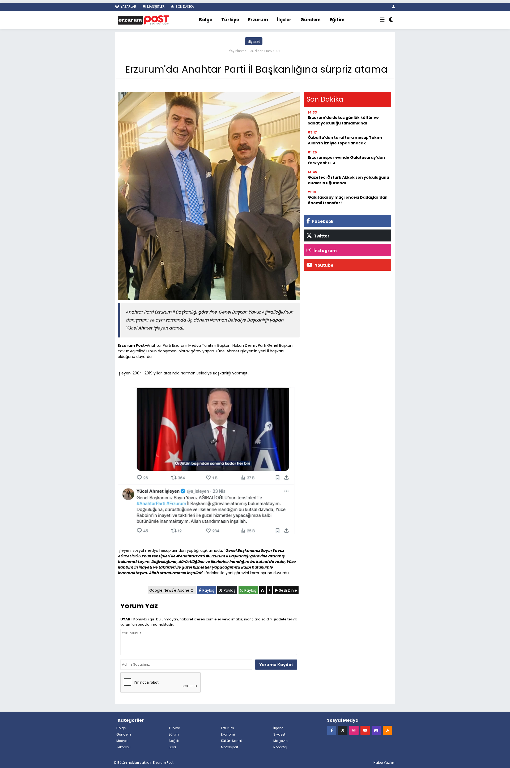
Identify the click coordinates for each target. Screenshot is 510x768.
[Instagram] (354, 730)
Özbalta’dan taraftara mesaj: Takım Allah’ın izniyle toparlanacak (345, 140)
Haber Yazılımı (384, 762)
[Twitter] (342, 730)
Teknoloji (123, 747)
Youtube (323, 265)
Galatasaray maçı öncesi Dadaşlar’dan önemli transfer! (348, 200)
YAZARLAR (128, 6)
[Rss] (387, 730)
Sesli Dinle (287, 590)
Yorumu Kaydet (276, 664)
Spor (172, 747)
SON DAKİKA (184, 6)
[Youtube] (365, 730)
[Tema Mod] (391, 19)
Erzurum (258, 19)
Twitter (321, 236)
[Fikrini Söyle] (376, 730)
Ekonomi (228, 734)
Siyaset (254, 41)
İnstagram (325, 250)
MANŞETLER (155, 6)
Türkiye (230, 19)
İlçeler (284, 19)
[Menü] (382, 20)
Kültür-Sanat (231, 740)
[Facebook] (331, 730)
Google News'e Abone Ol (171, 590)
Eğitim (337, 19)
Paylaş (207, 590)
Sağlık (174, 740)
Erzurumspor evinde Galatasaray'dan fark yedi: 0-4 (346, 160)
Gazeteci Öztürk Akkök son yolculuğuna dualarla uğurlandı (348, 180)
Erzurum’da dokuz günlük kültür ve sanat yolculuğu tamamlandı (343, 120)
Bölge (205, 19)
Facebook (322, 221)
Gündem (310, 19)
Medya (122, 740)
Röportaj (280, 747)
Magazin (280, 740)
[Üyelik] (393, 6)
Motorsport (229, 747)
